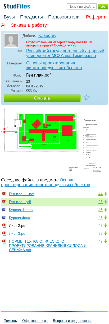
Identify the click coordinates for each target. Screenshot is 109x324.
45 (100, 225)
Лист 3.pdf (17, 233)
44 (100, 194)
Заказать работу (29, 25)
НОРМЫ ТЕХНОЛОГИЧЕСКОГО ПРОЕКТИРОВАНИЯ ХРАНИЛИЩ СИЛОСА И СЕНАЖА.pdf (48, 245)
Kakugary (47, 35)
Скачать (42, 98)
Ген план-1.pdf (21, 194)
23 (100, 202)
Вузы (9, 17)
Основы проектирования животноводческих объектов (54, 65)
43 (100, 210)
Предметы (31, 17)
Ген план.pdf (20, 202)
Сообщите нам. (65, 45)
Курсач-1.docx (21, 210)
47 (100, 241)
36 (100, 233)
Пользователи (64, 17)
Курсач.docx (19, 217)
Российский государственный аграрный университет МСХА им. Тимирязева (65, 53)
